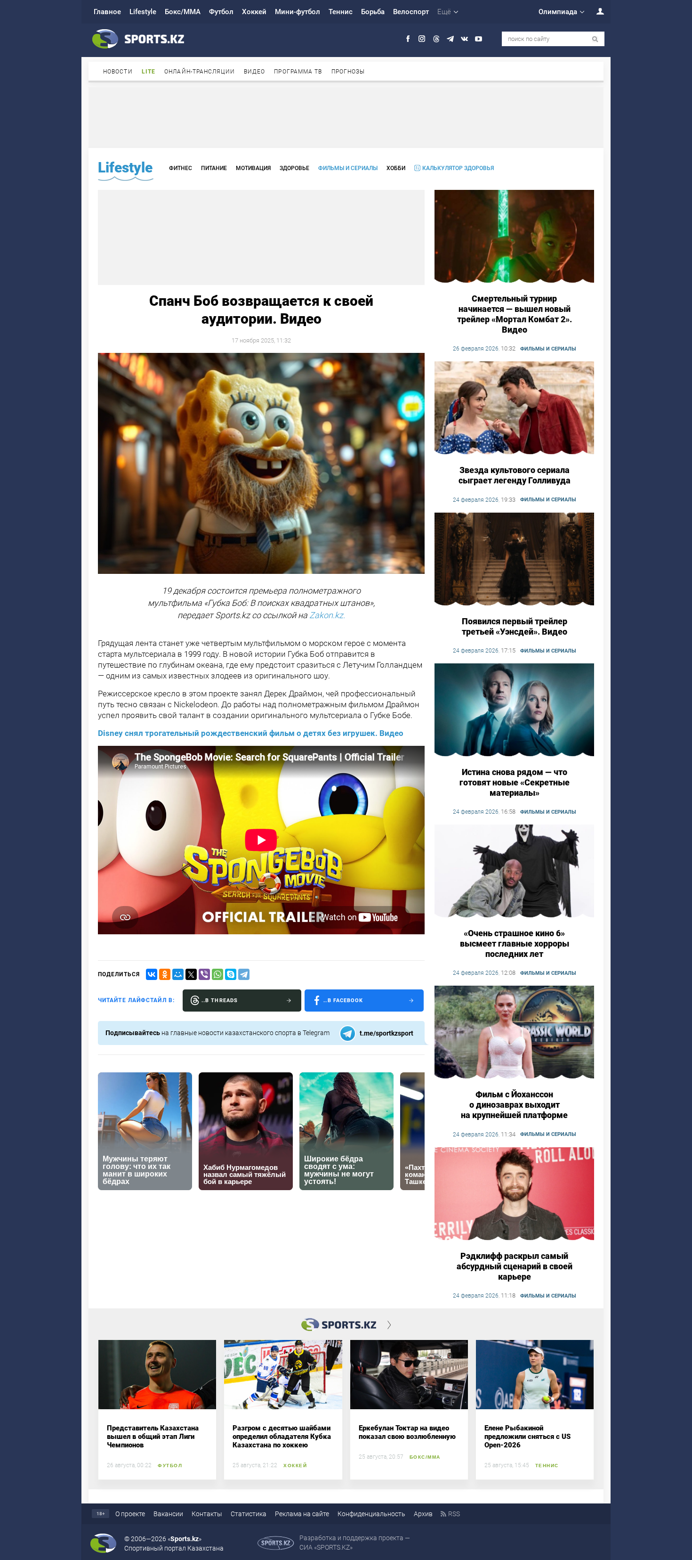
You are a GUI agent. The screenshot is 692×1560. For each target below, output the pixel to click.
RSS (454, 1514)
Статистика (248, 1514)
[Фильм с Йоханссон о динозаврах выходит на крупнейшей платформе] (514, 1033)
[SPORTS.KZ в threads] (436, 38)
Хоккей (254, 12)
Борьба (373, 12)
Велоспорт (411, 12)
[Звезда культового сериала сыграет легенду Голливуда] (514, 408)
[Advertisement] (346, 116)
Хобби (395, 168)
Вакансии (168, 1514)
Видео (255, 71)
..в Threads (219, 1000)
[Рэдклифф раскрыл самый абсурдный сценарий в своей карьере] (514, 1194)
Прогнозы (348, 71)
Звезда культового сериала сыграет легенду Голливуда (515, 475)
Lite (148, 71)
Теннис (341, 12)
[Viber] (204, 974)
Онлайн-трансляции (199, 71)
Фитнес (180, 168)
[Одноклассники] (164, 974)
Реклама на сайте (302, 1514)
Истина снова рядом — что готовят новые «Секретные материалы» (514, 782)
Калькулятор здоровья (458, 168)
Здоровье (294, 168)
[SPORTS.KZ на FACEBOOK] (407, 38)
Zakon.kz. (327, 615)
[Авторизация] (595, 11)
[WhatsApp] (217, 974)
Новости (118, 71)
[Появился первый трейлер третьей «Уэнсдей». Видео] (514, 560)
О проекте (130, 1514)
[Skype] (230, 974)
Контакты (207, 1514)
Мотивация (253, 168)
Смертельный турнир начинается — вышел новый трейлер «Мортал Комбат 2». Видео (514, 314)
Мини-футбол (297, 12)
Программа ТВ (298, 71)
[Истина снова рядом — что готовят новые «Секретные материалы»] (514, 710)
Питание (214, 168)
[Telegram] (243, 974)
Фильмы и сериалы (348, 168)
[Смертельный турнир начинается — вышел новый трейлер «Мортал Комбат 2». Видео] (514, 237)
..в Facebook (343, 1000)
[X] (191, 974)
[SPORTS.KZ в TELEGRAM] (450, 38)
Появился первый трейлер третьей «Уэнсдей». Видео (514, 626)
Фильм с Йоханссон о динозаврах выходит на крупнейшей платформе (514, 1104)
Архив (423, 1514)
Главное (107, 12)
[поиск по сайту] (595, 39)
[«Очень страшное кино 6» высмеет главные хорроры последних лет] (514, 872)
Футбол (221, 12)
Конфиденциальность (371, 1514)
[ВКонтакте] (151, 974)
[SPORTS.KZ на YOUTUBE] (478, 38)
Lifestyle (142, 12)
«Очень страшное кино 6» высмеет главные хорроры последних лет (514, 943)
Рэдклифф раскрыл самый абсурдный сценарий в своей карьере (514, 1266)
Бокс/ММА (183, 12)
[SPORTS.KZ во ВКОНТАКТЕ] (464, 38)
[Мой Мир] (178, 974)
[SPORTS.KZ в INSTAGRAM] (422, 38)
